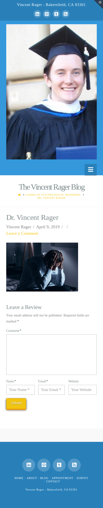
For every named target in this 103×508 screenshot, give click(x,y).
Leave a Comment (22, 233)
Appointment (62, 478)
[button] (91, 169)
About (32, 478)
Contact (53, 481)
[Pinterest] (47, 14)
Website (73, 381)
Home (19, 478)
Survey (82, 478)
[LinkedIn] (37, 14)
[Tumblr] (56, 14)
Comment (14, 331)
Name (11, 381)
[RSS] (65, 14)
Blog (44, 478)
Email (43, 381)
